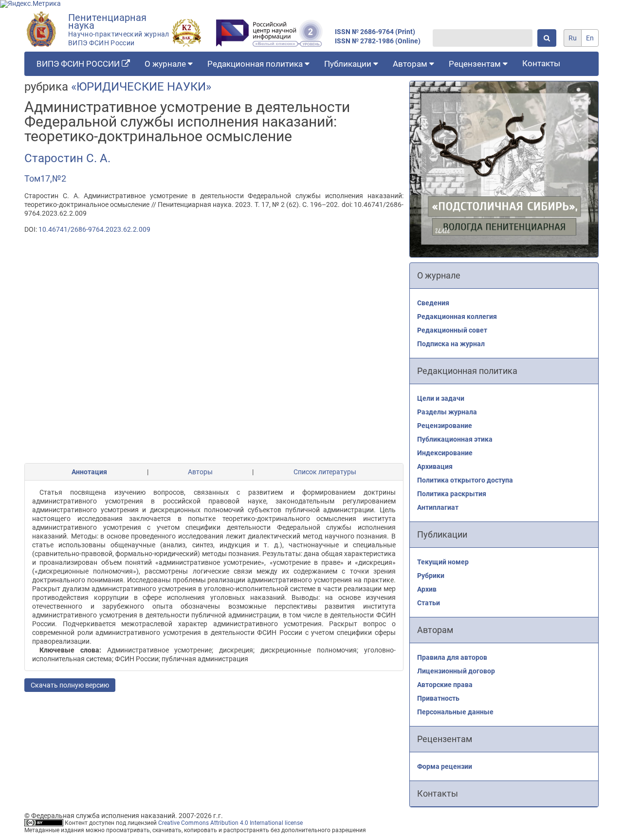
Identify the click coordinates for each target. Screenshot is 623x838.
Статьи (428, 603)
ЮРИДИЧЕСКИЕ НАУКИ (141, 86)
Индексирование (445, 453)
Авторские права (445, 685)
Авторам (411, 64)
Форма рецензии (444, 766)
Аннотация (89, 472)
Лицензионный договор (456, 671)
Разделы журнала (447, 412)
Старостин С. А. (67, 158)
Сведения (433, 303)
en (590, 38)
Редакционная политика (256, 64)
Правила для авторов (452, 657)
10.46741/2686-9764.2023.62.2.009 (94, 229)
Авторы (200, 472)
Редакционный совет (452, 330)
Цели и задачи (440, 398)
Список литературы (324, 472)
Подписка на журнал (451, 344)
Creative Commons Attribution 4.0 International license (230, 822)
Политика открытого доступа (465, 480)
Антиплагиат (437, 507)
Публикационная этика (455, 439)
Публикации (348, 64)
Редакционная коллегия (457, 316)
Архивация (435, 466)
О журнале (166, 64)
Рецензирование (444, 425)
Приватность (438, 698)
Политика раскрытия (451, 494)
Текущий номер (443, 562)
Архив (427, 589)
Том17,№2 (45, 178)
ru (572, 38)
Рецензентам (476, 64)
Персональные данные (455, 712)
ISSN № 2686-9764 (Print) (375, 32)
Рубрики (430, 575)
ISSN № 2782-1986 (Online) (378, 41)
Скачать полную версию (70, 685)
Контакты (541, 63)
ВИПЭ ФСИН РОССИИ (79, 64)
